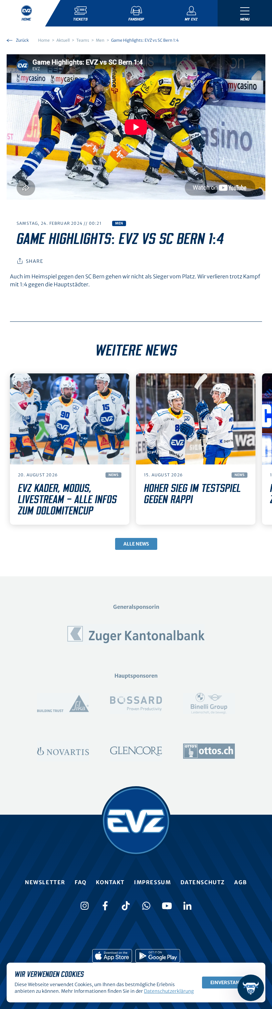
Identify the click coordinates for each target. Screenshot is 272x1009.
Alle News (136, 544)
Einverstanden (229, 982)
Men (119, 223)
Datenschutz (202, 882)
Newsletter (45, 882)
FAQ (81, 882)
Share (34, 261)
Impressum (152, 882)
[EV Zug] (136, 821)
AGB (240, 882)
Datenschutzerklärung (169, 991)
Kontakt (110, 882)
